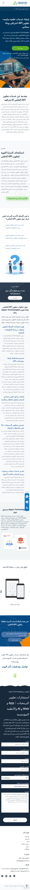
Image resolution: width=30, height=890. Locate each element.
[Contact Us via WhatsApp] (27, 496)
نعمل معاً (20, 48)
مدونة (27, 846)
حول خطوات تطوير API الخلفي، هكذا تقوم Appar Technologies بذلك (15, 54)
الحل (28, 841)
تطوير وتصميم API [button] (20, 9)
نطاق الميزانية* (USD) (23, 783)
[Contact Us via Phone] (27, 507)
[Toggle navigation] (3, 2)
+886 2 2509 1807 (24, 858)
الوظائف (27, 849)
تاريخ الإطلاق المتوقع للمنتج (21, 775)
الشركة (27, 758)
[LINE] (14, 876)
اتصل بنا (15, 298)
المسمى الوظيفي (24, 767)
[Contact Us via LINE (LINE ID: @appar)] (27, 502)
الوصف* (26, 792)
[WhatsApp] (10, 876)
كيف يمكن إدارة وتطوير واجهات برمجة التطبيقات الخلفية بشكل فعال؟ (16, 236)
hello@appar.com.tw (23, 861)
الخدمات (26, 9)
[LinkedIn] (6, 876)
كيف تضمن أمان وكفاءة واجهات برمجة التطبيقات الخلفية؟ (14, 226)
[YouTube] (2, 876)
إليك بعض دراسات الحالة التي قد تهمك (18, 58)
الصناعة (27, 839)
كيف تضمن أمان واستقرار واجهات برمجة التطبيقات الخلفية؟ (15, 246)
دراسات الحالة (25, 844)
